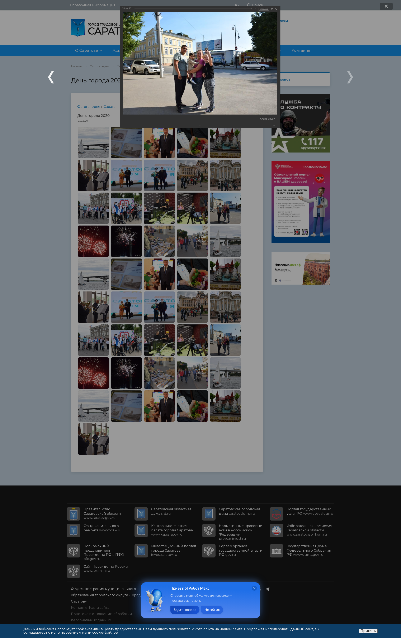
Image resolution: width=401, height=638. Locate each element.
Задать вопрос (185, 610)
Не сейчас (212, 610)
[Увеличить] (272, 9)
